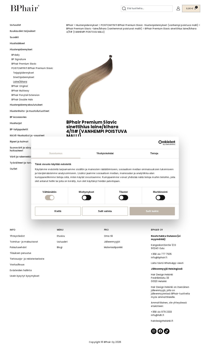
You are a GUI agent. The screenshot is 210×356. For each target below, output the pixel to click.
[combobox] (147, 8)
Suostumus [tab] (56, 153)
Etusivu (61, 236)
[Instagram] (154, 331)
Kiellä (57, 211)
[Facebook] (160, 331)
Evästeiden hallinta (21, 270)
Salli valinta (105, 211)
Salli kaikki (152, 211)
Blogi (59, 247)
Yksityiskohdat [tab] (105, 153)
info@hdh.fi (157, 315)
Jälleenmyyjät (112, 241)
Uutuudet (62, 241)
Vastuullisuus (17, 264)
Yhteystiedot (17, 236)
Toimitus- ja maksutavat (24, 241)
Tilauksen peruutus (20, 253)
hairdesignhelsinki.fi (162, 321)
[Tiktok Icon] (166, 331)
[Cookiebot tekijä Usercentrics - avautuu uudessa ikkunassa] (161, 142)
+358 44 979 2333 (161, 311)
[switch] (86, 197)
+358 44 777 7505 (161, 254)
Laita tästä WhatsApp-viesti (167, 263)
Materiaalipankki (113, 247)
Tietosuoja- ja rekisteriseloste (27, 258)
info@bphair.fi (159, 257)
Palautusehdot (18, 247)
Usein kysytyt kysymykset (24, 276)
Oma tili (108, 236)
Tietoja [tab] (154, 153)
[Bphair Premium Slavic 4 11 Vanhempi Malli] (98, 78)
